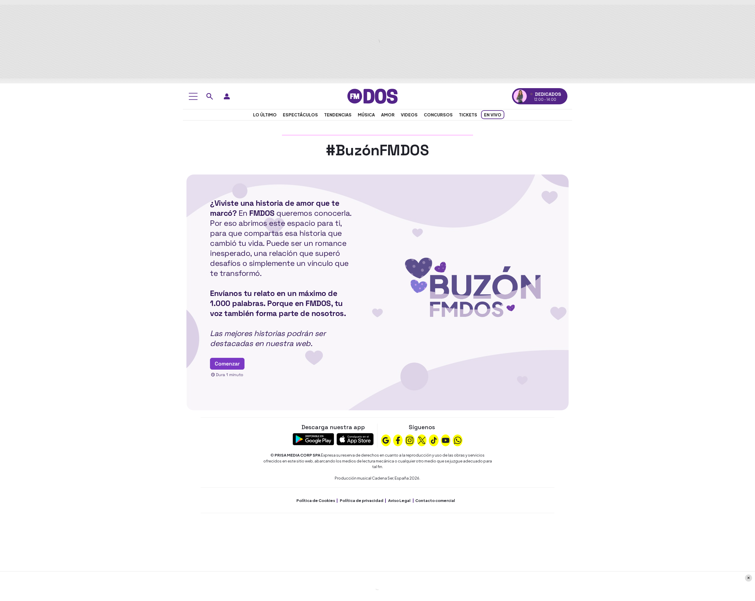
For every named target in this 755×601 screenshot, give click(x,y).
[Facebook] (397, 439)
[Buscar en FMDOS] (209, 96)
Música (366, 114)
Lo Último (265, 114)
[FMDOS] (372, 96)
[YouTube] (445, 439)
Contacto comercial (435, 500)
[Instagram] (409, 439)
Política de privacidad (361, 500)
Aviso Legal (399, 500)
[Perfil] (227, 96)
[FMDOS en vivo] (520, 96)
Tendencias (338, 114)
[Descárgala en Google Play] (313, 438)
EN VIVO (492, 114)
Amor (388, 114)
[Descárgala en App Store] (355, 438)
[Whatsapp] (457, 439)
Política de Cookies (315, 500)
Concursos (438, 114)
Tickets (468, 114)
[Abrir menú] (193, 96)
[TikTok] (433, 439)
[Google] (385, 439)
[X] (421, 439)
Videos (409, 114)
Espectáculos (300, 114)
